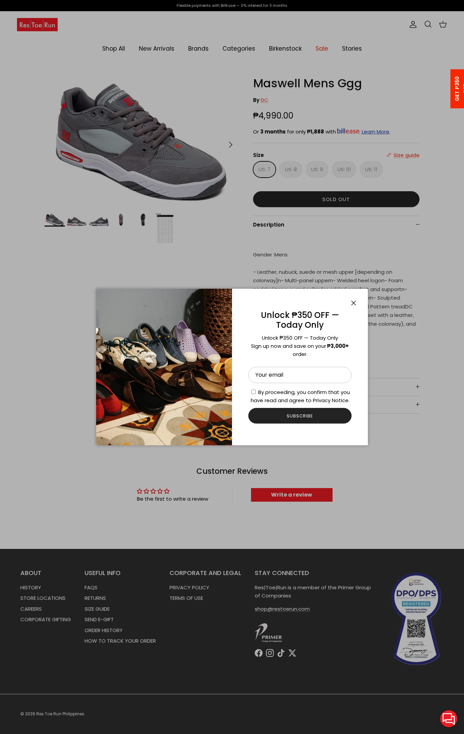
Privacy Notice (331, 400)
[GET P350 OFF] (448, 89)
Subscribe (300, 416)
